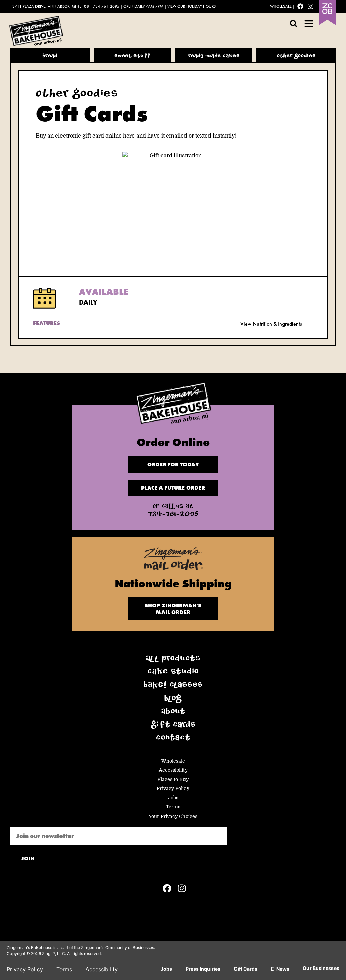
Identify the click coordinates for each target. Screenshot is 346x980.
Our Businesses (321, 968)
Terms (173, 806)
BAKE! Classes (173, 685)
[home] (173, 405)
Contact (173, 738)
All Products (173, 659)
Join (28, 858)
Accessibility (173, 770)
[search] (293, 23)
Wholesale (281, 6)
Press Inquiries (203, 969)
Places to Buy (173, 779)
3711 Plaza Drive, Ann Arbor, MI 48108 (50, 6)
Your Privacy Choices (173, 816)
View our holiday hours (191, 6)
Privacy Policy (173, 788)
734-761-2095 (106, 6)
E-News (280, 969)
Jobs (173, 797)
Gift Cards (173, 725)
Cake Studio (173, 672)
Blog (173, 699)
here (129, 136)
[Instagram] (310, 6)
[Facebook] (300, 6)
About (173, 712)
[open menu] (309, 23)
